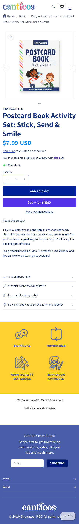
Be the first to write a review (39, 408)
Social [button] (6, 486)
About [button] (6, 478)
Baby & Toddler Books (44, 16)
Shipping (9, 151)
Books (23, 16)
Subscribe (57, 463)
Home (10, 16)
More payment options (39, 211)
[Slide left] (6, 68)
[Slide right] (73, 68)
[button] (53, 6)
